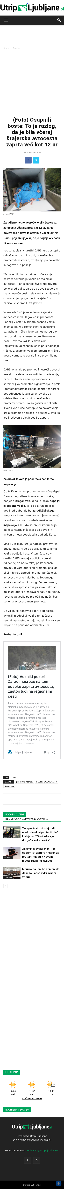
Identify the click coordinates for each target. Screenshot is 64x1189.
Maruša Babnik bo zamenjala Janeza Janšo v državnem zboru (40, 873)
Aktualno (8, 837)
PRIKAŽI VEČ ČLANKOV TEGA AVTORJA (26, 819)
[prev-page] (5, 886)
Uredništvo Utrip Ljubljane (32, 1136)
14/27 (32, 1092)
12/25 (13, 1092)
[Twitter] (36, 160)
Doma (6, 48)
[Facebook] (28, 160)
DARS (14, 777)
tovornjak (9, 786)
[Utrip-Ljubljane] (32, 7)
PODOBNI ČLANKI (14, 814)
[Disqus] (32, 937)
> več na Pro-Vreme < (32, 1098)
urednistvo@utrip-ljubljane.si (42, 1150)
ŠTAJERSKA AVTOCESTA (46, 781)
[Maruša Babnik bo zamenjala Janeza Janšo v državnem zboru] (11, 873)
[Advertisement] (32, 82)
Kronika (16, 48)
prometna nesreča (24, 781)
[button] (5, 20)
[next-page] (11, 886)
